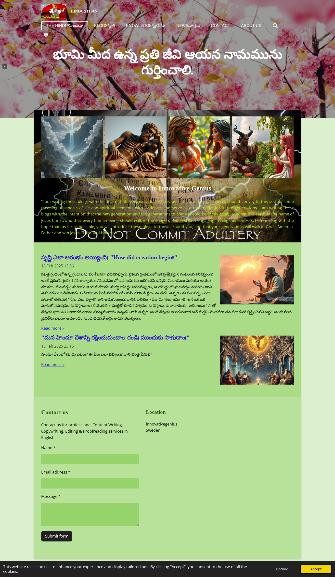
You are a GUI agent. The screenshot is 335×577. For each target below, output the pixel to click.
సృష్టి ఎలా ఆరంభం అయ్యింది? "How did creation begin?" (109, 259)
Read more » (52, 328)
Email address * (55, 472)
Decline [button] (282, 569)
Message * (51, 496)
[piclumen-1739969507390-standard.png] (136, 147)
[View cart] (45, 35)
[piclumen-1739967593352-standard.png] (263, 147)
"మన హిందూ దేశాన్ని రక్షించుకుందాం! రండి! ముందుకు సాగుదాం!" (115, 339)
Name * (48, 447)
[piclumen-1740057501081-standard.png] (72, 147)
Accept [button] (316, 569)
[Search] (275, 25)
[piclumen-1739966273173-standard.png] (199, 147)
